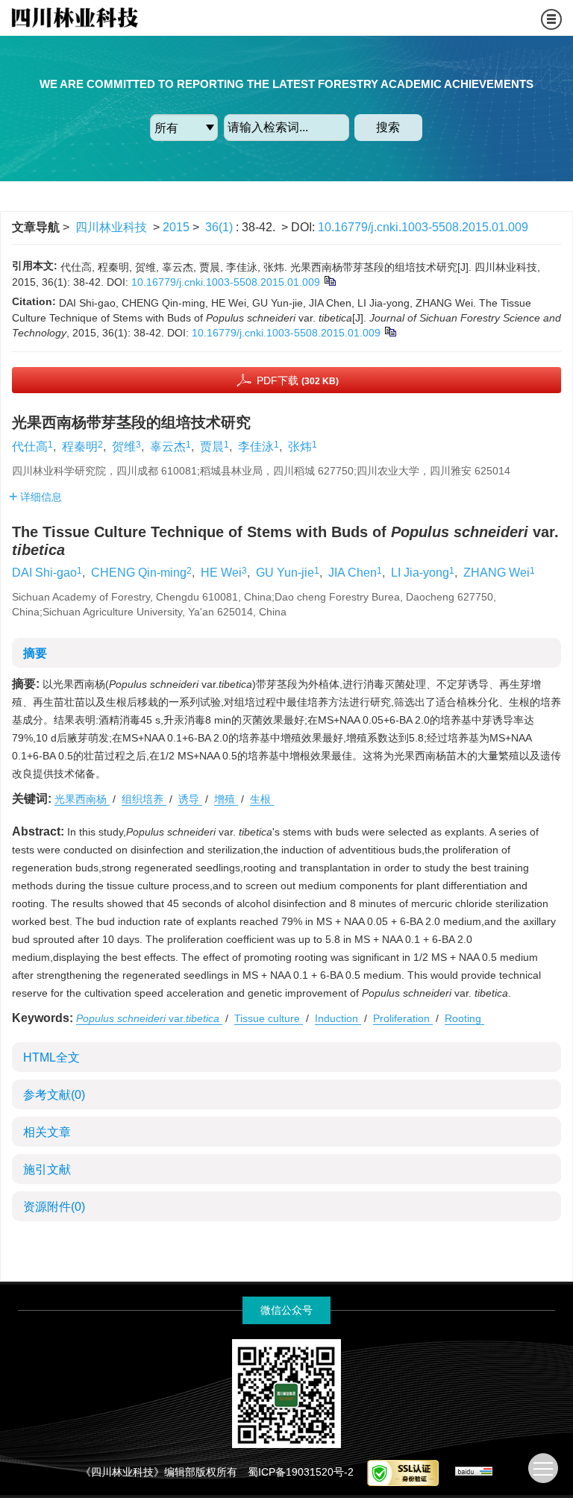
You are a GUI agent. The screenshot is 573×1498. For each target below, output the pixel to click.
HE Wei (221, 572)
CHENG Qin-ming (139, 572)
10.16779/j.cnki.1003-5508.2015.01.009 (423, 227)
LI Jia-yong (420, 572)
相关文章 (47, 1132)
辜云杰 (168, 446)
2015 (176, 227)
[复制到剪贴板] (329, 280)
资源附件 (54, 1206)
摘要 (35, 653)
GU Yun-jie (285, 572)
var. (147, 1018)
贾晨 (212, 446)
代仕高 (30, 446)
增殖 (226, 799)
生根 (262, 799)
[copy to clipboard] (390, 331)
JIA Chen (352, 572)
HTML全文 (51, 1057)
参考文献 (54, 1094)
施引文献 (47, 1169)
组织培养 (144, 799)
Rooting (464, 1018)
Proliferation (403, 1018)
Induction (338, 1018)
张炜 (300, 446)
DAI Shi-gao (44, 572)
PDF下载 (298, 380)
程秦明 (80, 446)
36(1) (220, 227)
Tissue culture (268, 1018)
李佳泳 (256, 446)
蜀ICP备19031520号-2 (301, 1472)
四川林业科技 (111, 227)
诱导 (190, 799)
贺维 (124, 446)
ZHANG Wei (496, 572)
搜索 (388, 127)
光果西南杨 (82, 799)
